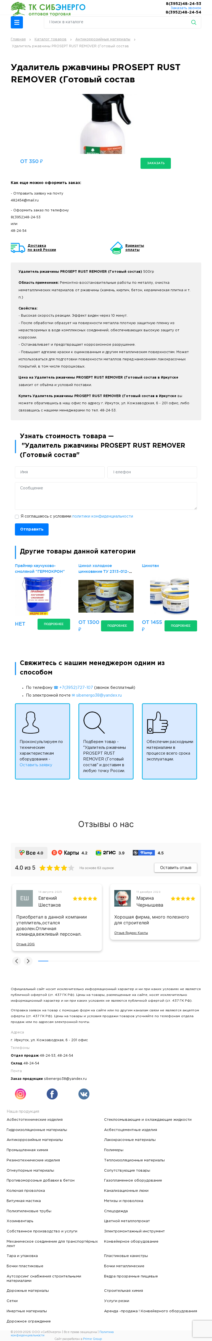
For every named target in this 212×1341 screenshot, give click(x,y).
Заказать (156, 163)
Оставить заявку (36, 765)
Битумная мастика (24, 1201)
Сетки (12, 1301)
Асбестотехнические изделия (35, 1119)
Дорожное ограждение (29, 1321)
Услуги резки (116, 1301)
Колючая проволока (26, 1190)
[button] (17, 22)
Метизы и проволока (123, 1201)
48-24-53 (47, 1055)
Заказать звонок (186, 8)
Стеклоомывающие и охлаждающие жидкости (148, 1119)
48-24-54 (18, 230)
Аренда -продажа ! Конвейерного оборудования (150, 1311)
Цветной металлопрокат (127, 1221)
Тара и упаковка (22, 1256)
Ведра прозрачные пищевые (131, 1276)
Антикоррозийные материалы (35, 1139)
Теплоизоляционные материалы (134, 1160)
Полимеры (113, 1150)
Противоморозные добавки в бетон (41, 1180)
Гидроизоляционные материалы (37, 1130)
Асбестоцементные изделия (130, 1130)
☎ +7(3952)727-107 (73, 687)
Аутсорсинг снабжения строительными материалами (44, 1278)
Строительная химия (123, 1290)
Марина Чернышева (149, 901)
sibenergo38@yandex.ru (65, 1078)
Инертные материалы (27, 1311)
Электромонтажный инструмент (134, 1231)
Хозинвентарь (20, 1221)
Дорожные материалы (28, 1290)
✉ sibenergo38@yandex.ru (97, 695)
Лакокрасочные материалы (130, 1139)
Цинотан (150, 565)
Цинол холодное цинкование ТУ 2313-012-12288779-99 (103, 571)
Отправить (32, 529)
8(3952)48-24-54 (183, 12)
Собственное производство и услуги (42, 1231)
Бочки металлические (124, 1266)
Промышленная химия (27, 1150)
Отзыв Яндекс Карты (131, 933)
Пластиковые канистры (126, 1256)
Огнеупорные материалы (30, 1170)
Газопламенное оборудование (133, 1180)
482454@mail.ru (25, 200)
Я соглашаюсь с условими (77, 516)
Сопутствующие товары (127, 1170)
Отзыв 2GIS (25, 944)
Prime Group (92, 1339)
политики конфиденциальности (102, 516)
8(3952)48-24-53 (183, 4)
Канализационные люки (126, 1190)
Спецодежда (116, 1211)
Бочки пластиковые (25, 1266)
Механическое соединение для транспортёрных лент (52, 1244)
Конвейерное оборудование (131, 1241)
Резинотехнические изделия (33, 1160)
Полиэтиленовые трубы (29, 1211)
